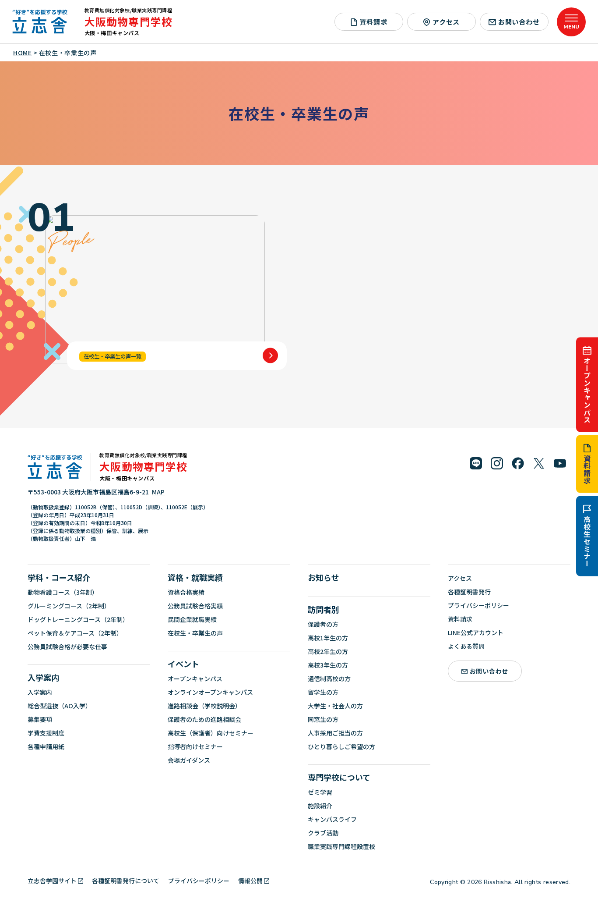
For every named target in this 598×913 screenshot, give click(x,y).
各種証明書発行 (469, 591)
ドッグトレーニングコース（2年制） (78, 619)
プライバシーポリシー (478, 605)
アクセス (446, 21)
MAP (158, 491)
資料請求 (587, 469)
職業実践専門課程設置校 (341, 846)
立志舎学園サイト (52, 880)
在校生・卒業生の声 (195, 633)
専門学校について (339, 777)
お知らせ (323, 577)
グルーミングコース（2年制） (69, 605)
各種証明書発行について (125, 880)
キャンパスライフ (332, 819)
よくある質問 (466, 646)
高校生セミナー (587, 541)
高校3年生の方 (328, 665)
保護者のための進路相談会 (204, 719)
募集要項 (40, 719)
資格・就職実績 (195, 577)
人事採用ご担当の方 (335, 732)
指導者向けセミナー (195, 746)
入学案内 (43, 677)
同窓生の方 (323, 719)
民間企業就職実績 (192, 619)
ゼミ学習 (320, 792)
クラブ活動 (323, 832)
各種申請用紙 (46, 746)
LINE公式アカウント (475, 632)
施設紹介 (320, 805)
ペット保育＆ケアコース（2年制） (75, 633)
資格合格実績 (186, 592)
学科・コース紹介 (59, 577)
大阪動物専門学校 (128, 21)
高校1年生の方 (328, 637)
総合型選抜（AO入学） (59, 705)
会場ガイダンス (189, 760)
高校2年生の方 (328, 651)
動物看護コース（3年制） (63, 592)
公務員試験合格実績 (195, 605)
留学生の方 (323, 692)
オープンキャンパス (587, 390)
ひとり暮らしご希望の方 (341, 746)
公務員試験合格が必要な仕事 (67, 646)
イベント (183, 663)
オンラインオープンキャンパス (210, 692)
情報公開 (250, 880)
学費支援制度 (46, 732)
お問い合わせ (519, 21)
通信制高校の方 (329, 678)
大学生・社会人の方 (335, 705)
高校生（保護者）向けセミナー (210, 732)
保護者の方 (323, 624)
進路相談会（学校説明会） (204, 705)
